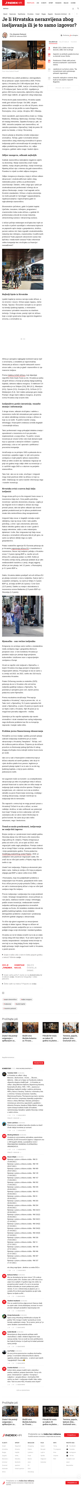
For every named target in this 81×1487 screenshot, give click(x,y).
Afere (4, 1472)
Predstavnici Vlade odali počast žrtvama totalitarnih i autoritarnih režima (64, 63)
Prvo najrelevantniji (23, 1068)
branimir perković (10, 1008)
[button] (4, 1027)
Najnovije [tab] (53, 42)
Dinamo (17, 1449)
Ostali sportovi (19, 1468)
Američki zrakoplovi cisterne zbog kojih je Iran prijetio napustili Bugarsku (65, 80)
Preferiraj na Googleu (70, 35)
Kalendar (5, 1468)
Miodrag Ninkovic (13, 1135)
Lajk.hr (43, 1452)
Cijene (73, 3)
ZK (4, 1369)
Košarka (17, 1459)
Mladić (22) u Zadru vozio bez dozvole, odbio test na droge (63, 49)
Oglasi (66, 3)
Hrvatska (30, 14)
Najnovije (12, 14)
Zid (38, 3)
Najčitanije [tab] (64, 42)
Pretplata (30, 3)
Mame (30, 1459)
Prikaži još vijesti (63, 88)
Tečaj (55, 1446)
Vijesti (43, 3)
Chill (29, 1468)
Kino (54, 1452)
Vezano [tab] (74, 42)
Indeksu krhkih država (16, 375)
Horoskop (31, 1472)
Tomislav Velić (12, 1073)
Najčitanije (21, 14)
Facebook (72, 1446)
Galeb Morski (11, 1332)
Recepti (43, 1449)
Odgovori (43, 1459)
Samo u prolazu (12, 1123)
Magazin (31, 1443)
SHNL (17, 1455)
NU (4, 1158)
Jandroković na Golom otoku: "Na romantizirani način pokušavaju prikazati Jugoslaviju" (65, 71)
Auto (29, 1462)
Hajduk (17, 1452)
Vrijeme (55, 1455)
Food (29, 1455)
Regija (44, 14)
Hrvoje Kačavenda (13, 1315)
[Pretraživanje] (77, 9)
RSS (54, 1459)
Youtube (72, 1449)
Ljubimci (30, 1452)
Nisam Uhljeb (11, 1157)
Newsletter (69, 1465)
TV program (57, 1449)
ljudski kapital (20, 1004)
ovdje (12, 977)
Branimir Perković (19, 34)
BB (4, 1276)
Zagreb (50, 14)
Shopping (31, 1446)
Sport (51, 3)
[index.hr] (13, 3)
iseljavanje (7, 1004)
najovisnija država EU (20, 548)
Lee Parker (11, 1351)
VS (4, 1302)
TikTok (71, 1455)
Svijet (37, 14)
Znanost (4, 1465)
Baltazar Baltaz (12, 1275)
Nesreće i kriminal (61, 14)
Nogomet (18, 1446)
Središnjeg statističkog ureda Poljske (16, 854)
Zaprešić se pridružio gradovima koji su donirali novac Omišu (66, 55)
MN (4, 1136)
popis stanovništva (10, 999)
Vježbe (43, 1455)
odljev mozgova (26, 999)
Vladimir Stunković (13, 1301)
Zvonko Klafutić (12, 1367)
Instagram (72, 1452)
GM (4, 1333)
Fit (28, 1465)
